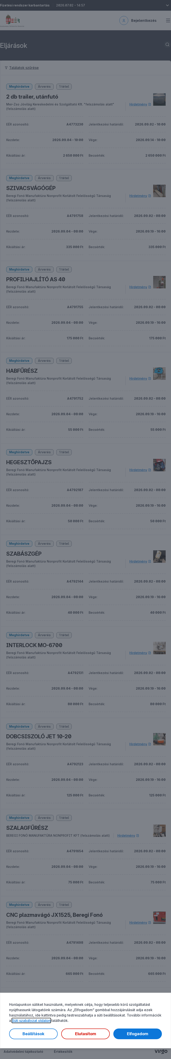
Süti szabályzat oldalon (31, 1020)
